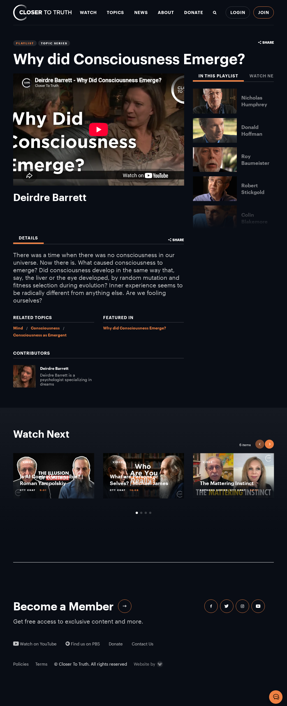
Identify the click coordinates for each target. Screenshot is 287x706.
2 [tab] (141, 513)
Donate (193, 12)
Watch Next (264, 75)
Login (237, 12)
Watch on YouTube (38, 644)
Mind (18, 328)
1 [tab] (137, 513)
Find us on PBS (85, 644)
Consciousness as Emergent (39, 335)
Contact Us (142, 644)
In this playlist (218, 75)
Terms (41, 663)
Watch (88, 12)
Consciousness (45, 328)
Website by (144, 664)
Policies (21, 663)
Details (28, 238)
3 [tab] (146, 513)
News (141, 12)
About (166, 12)
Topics (115, 12)
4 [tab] (150, 513)
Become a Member (63, 606)
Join (263, 12)
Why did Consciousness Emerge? (134, 328)
